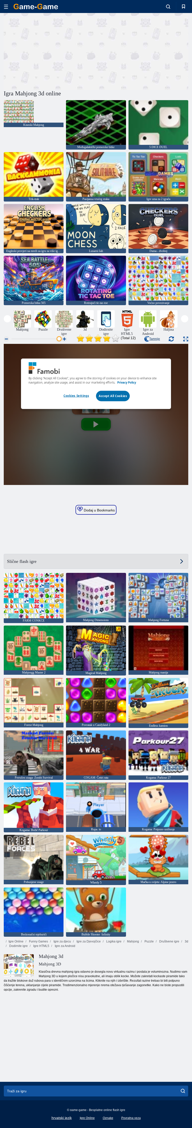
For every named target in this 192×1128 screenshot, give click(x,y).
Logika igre (114, 941)
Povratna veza (131, 1118)
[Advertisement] (50, 51)
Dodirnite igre (18, 946)
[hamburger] (6, 6)
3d (186, 941)
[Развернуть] (185, 339)
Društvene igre (168, 941)
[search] (183, 1091)
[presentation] (7, 318)
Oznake (108, 1118)
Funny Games (38, 941)
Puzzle (149, 941)
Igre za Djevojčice (88, 941)
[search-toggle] (168, 6)
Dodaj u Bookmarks (99, 510)
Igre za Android (64, 946)
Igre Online (16, 941)
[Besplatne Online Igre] (35, 6)
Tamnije (154, 339)
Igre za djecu (62, 941)
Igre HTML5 (40, 946)
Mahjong (132, 941)
